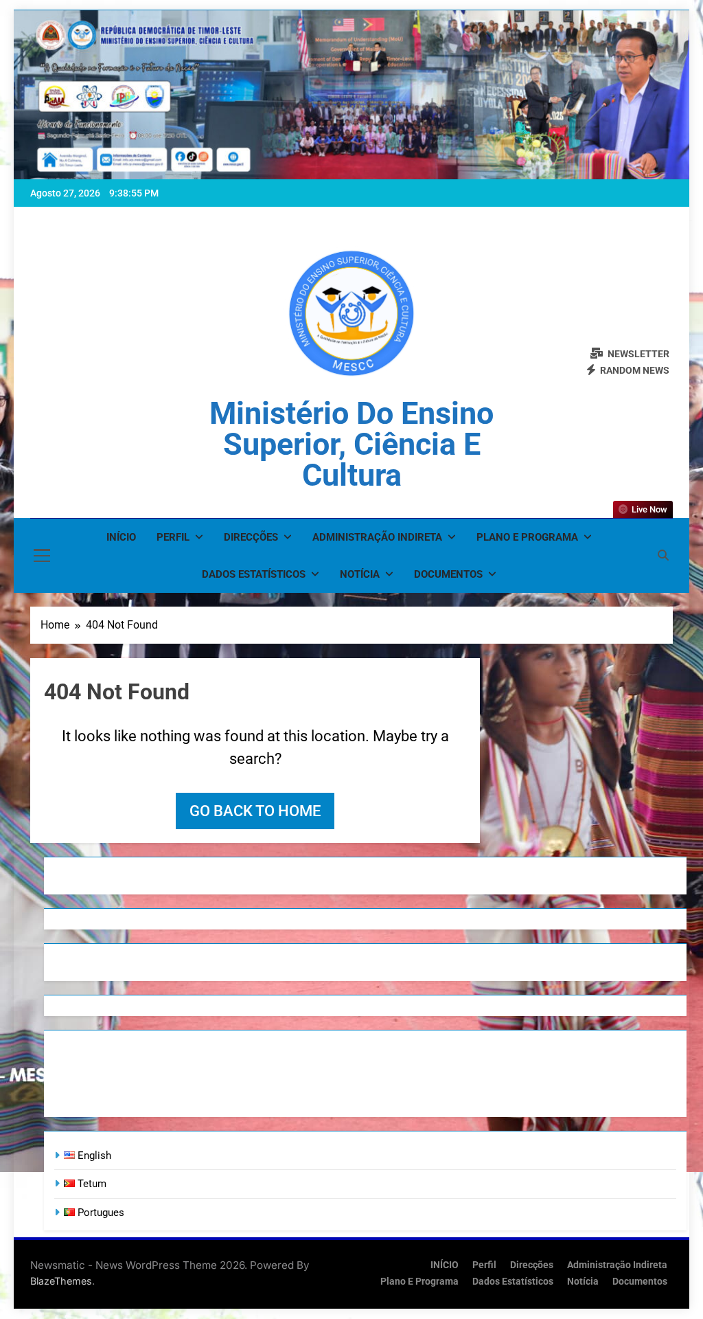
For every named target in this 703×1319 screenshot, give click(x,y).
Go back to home (255, 811)
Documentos (448, 574)
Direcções (251, 537)
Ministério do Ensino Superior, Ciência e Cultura (351, 444)
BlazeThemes (61, 1281)
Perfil (173, 537)
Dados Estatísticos (254, 574)
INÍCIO (121, 537)
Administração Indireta (377, 537)
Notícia (360, 574)
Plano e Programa (527, 537)
